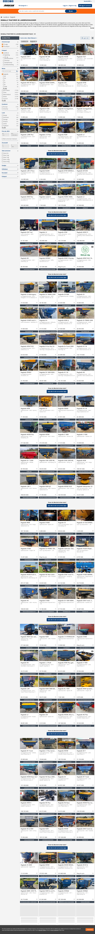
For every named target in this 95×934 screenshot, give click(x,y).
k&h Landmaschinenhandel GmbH (47, 902)
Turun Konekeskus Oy (66, 761)
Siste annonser (6, 150)
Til (11, 145)
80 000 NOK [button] (61, 143)
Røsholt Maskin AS (48, 145)
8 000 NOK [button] (42, 117)
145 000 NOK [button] (24, 179)
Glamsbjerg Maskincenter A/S (47, 471)
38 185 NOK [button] (42, 303)
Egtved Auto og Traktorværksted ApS (48, 533)
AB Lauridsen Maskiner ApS (85, 559)
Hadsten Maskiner (48, 419)
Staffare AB (85, 207)
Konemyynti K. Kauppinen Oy (29, 673)
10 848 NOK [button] (42, 759)
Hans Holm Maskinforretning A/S (85, 699)
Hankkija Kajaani (47, 673)
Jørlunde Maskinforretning (85, 497)
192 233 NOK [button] (81, 811)
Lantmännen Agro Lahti (85, 673)
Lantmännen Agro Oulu (29, 699)
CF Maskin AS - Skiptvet (85, 145)
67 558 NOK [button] (80, 205)
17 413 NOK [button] (61, 443)
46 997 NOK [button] (61, 785)
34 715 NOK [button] (24, 899)
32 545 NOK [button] (80, 723)
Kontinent (4, 104)
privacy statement (54, 930)
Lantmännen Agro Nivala (47, 839)
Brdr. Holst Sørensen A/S (85, 647)
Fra (2, 145)
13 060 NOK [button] (61, 645)
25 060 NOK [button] (24, 759)
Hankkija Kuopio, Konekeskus (29, 725)
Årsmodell (5, 142)
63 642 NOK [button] (24, 355)
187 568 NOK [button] (62, 723)
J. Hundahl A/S (66, 419)
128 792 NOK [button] (24, 811)
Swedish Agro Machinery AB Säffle (47, 269)
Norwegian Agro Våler (66, 145)
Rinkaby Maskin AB (66, 305)
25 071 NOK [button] (80, 785)
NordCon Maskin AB (47, 181)
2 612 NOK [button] (42, 723)
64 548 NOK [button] (80, 899)
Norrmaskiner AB (48, 207)
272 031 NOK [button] (43, 873)
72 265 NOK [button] (24, 837)
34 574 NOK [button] (24, 671)
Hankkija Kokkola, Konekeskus (29, 813)
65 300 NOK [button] (80, 417)
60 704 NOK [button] (24, 266)
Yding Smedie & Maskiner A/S (66, 445)
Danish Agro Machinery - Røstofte (47, 787)
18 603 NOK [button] (80, 303)
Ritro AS (48, 93)
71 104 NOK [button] (24, 417)
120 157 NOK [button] (43, 837)
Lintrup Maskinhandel (29, 839)
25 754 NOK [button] (42, 671)
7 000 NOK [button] (80, 117)
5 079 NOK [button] (80, 697)
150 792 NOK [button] (62, 759)
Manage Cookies (42, 930)
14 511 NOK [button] (80, 495)
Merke (3, 68)
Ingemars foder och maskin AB (66, 181)
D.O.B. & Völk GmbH (85, 876)
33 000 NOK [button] (24, 65)
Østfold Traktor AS (29, 93)
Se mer (92, 28)
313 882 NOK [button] (62, 873)
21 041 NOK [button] (61, 417)
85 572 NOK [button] (24, 697)
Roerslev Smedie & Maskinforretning (48, 497)
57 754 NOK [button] (61, 609)
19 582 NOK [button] (80, 179)
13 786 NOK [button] (42, 609)
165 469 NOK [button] (24, 205)
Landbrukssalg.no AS (47, 67)
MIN (3, 133)
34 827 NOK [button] (80, 609)
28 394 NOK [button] (80, 329)
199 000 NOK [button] (24, 143)
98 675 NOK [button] (42, 697)
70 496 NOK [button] (80, 266)
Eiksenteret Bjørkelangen (66, 67)
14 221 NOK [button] (24, 557)
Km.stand (4, 172)
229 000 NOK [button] (43, 91)
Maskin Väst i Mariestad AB (29, 207)
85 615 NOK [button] (61, 671)
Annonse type (6, 41)
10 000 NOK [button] (42, 65)
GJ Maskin (85, 181)
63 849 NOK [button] (42, 583)
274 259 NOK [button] (43, 443)
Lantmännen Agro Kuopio (66, 725)
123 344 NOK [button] (62, 495)
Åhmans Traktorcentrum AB (66, 357)
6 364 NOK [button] (42, 179)
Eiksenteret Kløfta (29, 181)
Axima (66, 269)
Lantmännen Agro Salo (29, 787)
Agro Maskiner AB (85, 331)
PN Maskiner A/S (85, 533)
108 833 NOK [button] (24, 495)
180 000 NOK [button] (62, 65)
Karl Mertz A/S (29, 445)
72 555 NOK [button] (42, 645)
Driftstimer (5, 169)
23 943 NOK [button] (42, 417)
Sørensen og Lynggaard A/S (48, 611)
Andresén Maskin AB (85, 383)
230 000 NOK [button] (24, 91)
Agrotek (48, 445)
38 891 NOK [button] (24, 723)
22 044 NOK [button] (80, 671)
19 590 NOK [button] (80, 443)
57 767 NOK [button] (24, 240)
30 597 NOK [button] (42, 381)
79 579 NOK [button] (42, 143)
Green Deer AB (48, 243)
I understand (90, 929)
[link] (29, 49)
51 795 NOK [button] (24, 381)
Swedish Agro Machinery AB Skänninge (47, 357)
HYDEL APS (29, 471)
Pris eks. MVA (6, 131)
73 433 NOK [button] (24, 303)
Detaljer (4, 165)
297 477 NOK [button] (24, 583)
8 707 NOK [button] (80, 557)
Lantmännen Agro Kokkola (29, 761)
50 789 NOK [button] (24, 469)
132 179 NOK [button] (62, 205)
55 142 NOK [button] (61, 583)
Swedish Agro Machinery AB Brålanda (48, 331)
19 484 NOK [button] (24, 329)
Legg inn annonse (86, 5)
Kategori (4, 50)
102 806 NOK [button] (43, 240)
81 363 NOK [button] (42, 899)
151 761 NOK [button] (62, 381)
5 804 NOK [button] (42, 531)
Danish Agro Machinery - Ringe (85, 419)
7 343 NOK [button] (42, 205)
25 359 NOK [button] (61, 303)
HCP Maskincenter (29, 585)
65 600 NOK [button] (61, 355)
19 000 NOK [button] (24, 117)
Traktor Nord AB (29, 305)
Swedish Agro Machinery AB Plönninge (66, 331)
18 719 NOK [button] (80, 583)
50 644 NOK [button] (42, 469)
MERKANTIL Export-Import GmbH (66, 902)
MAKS (12, 133)
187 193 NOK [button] (24, 531)
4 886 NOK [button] (61, 179)
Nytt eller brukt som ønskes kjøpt (57, 154)
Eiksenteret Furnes (29, 67)
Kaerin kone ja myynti (48, 761)
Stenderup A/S (48, 559)
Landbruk (6, 17)
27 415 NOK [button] (42, 329)
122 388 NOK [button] (81, 240)
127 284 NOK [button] (43, 266)
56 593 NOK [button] (42, 785)
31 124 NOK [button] (80, 759)
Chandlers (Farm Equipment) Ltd (48, 876)
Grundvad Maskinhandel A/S (66, 471)
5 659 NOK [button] (80, 531)
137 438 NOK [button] (24, 785)
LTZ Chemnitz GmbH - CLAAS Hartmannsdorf (30, 902)
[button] (10, 38)
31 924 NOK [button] (61, 557)
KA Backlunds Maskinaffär (66, 787)
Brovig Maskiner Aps (29, 559)
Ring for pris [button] (62, 266)
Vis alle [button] (5, 88)
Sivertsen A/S (48, 585)
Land (3, 112)
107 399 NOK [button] (62, 899)
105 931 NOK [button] (81, 469)
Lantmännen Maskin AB (29, 269)
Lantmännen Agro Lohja (85, 813)
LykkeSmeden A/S (29, 419)
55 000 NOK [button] (80, 143)
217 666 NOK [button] (24, 443)
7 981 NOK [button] (61, 697)
